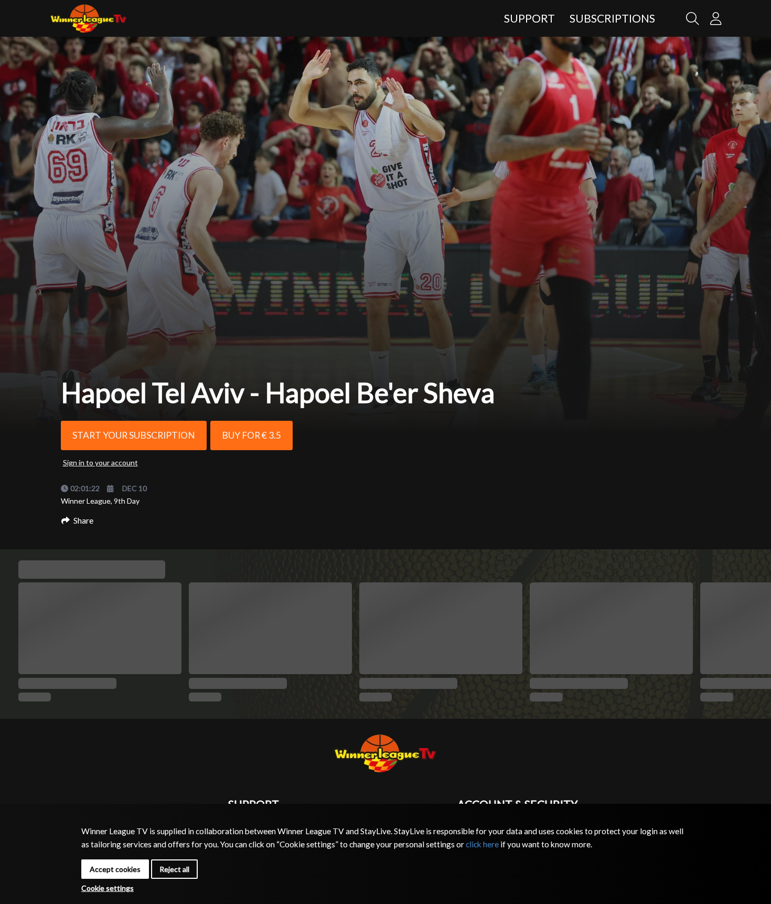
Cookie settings (107, 888)
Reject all (174, 869)
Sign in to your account (100, 462)
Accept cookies (115, 869)
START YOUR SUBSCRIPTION (133, 435)
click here (482, 844)
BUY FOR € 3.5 (251, 435)
